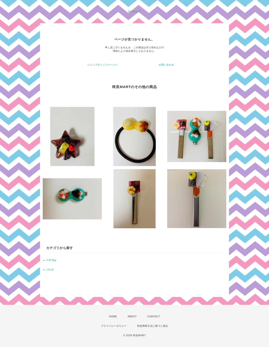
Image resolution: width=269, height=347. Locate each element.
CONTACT (153, 316)
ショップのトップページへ (102, 64)
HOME (113, 316)
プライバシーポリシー (114, 326)
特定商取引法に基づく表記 (152, 326)
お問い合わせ (166, 64)
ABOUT (132, 316)
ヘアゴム (51, 260)
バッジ (50, 269)
